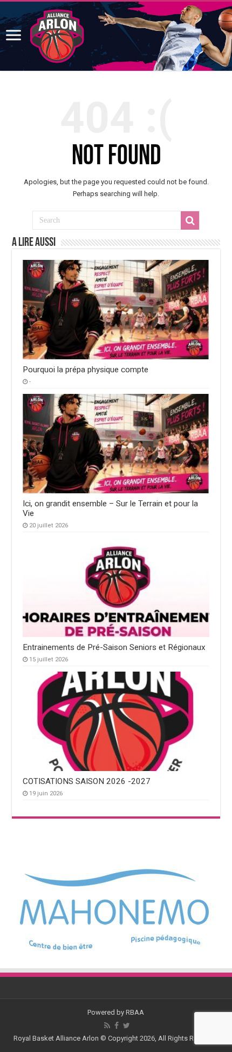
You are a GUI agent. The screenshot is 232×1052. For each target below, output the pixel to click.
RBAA (135, 1012)
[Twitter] (126, 1025)
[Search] (190, 220)
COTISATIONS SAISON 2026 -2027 (87, 781)
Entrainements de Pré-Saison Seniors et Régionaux (114, 647)
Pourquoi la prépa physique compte (85, 369)
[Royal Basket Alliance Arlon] (116, 36)
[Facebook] (116, 1025)
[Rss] (107, 1025)
